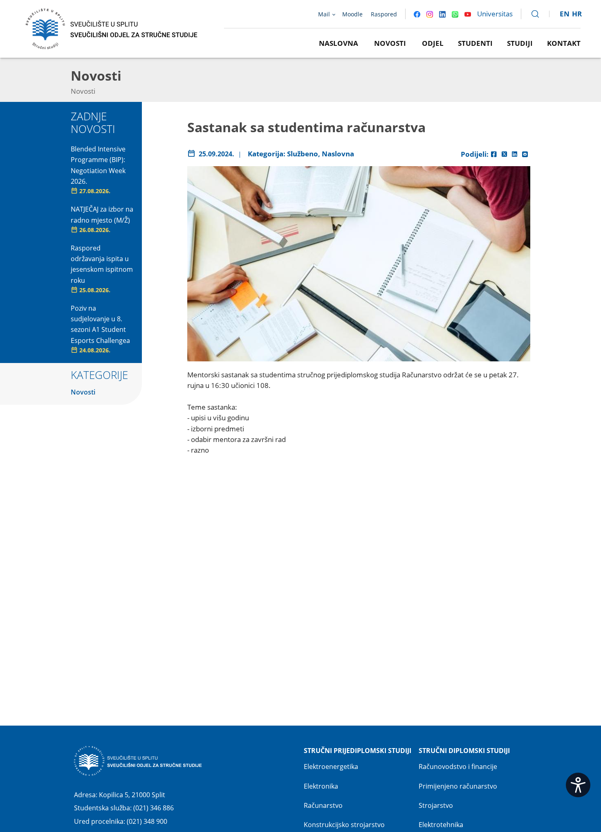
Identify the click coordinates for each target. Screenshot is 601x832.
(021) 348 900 (147, 821)
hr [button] (577, 13)
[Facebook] (494, 154)
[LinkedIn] (514, 154)
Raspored (384, 14)
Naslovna (338, 43)
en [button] (565, 13)
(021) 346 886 (153, 807)
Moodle (352, 14)
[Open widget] (578, 785)
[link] (531, 14)
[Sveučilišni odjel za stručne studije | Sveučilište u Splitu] (112, 28)
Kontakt (564, 43)
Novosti (390, 43)
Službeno (302, 153)
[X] (504, 154)
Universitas (495, 13)
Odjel (433, 43)
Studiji (520, 43)
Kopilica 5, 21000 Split (132, 794)
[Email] (525, 154)
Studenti (475, 43)
